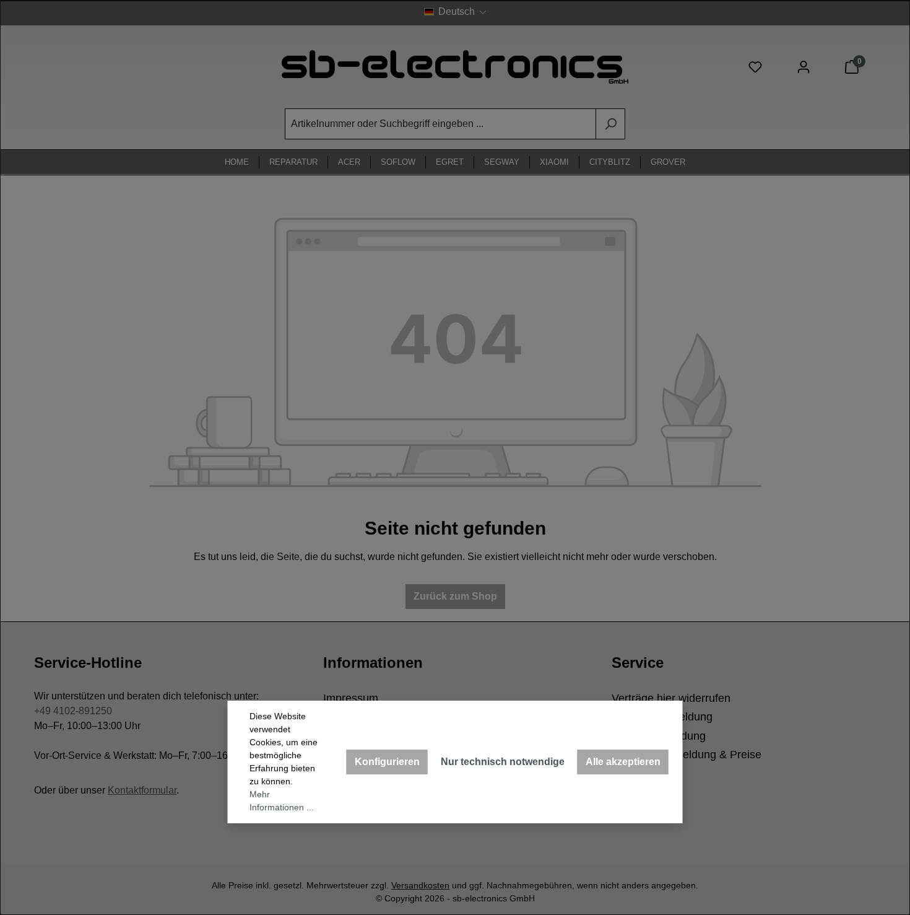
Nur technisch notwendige (503, 761)
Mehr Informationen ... (281, 800)
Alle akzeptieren (623, 761)
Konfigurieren (387, 761)
